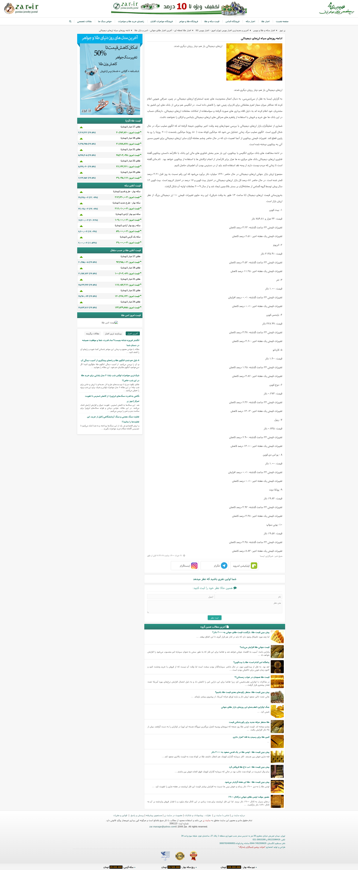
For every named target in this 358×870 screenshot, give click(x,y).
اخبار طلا (265, 21)
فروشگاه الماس (232, 21)
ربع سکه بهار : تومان (178, 867)
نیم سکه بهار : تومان (238, 867)
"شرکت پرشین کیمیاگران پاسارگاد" (251, 846)
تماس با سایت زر (221, 815)
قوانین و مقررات (120, 815)
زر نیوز (282, 30)
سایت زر (207, 820)
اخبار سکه (250, 21)
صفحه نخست (282, 21)
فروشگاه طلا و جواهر (188, 21)
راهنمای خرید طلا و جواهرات (131, 21)
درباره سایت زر (238, 815)
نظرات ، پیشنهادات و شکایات (198, 815)
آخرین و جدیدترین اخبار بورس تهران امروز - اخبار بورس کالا (222, 30)
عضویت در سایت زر (173, 815)
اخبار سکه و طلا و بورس (264, 30)
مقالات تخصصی (84, 21)
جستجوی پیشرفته (154, 815)
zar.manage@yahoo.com (162, 826)
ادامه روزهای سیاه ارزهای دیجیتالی (114, 30)
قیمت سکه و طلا (211, 21)
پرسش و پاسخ (137, 815)
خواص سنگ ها (105, 21)
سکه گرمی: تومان (118, 867)
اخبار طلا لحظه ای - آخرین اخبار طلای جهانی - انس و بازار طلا (162, 30)
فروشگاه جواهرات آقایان (161, 21)
